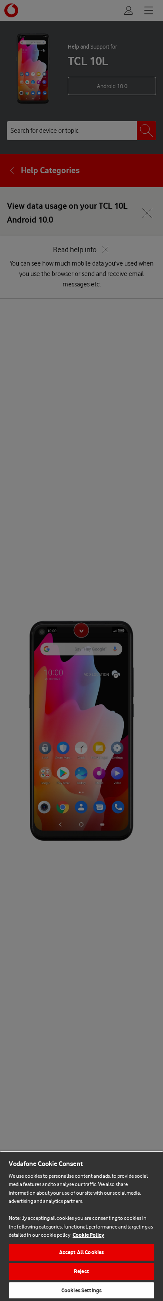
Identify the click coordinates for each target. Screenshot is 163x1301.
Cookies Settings (81, 1290)
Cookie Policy (88, 1235)
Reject (81, 1271)
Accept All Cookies (81, 1252)
